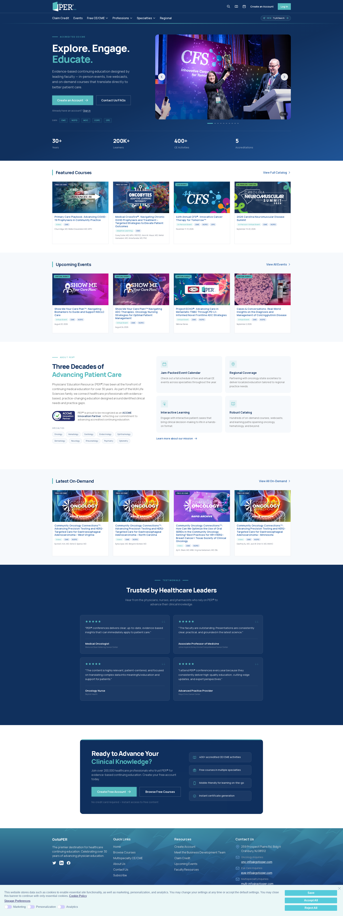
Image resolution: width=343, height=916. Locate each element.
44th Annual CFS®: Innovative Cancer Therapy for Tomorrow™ (199, 218)
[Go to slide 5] (223, 123)
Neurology (75, 441)
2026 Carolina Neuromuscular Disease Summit (260, 218)
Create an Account (262, 6)
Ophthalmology (123, 434)
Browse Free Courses (160, 792)
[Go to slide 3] (218, 123)
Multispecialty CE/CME (128, 858)
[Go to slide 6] (226, 123)
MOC (85, 120)
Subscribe (120, 875)
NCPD (74, 120)
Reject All (311, 907)
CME (63, 120)
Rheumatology (92, 441)
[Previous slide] (161, 76)
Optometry (123, 441)
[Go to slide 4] (221, 123)
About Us (119, 864)
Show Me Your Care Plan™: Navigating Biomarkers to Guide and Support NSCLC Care (79, 312)
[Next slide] (284, 76)
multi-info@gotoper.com (257, 884)
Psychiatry (108, 441)
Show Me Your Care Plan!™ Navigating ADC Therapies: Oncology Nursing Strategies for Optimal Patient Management (138, 313)
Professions (121, 18)
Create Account (184, 847)
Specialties (144, 18)
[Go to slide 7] (229, 123)
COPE (97, 120)
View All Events (276, 264)
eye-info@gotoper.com (256, 873)
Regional (166, 18)
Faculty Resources (186, 869)
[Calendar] (244, 6)
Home (117, 847)
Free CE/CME (96, 18)
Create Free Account (111, 792)
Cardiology (88, 434)
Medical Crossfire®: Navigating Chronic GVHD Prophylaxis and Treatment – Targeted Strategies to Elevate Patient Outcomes (139, 221)
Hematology (73, 434)
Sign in (87, 110)
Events (78, 18)
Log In (284, 6)
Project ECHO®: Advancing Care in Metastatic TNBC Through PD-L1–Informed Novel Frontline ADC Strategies (201, 312)
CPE (108, 120)
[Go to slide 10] (238, 123)
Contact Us (120, 869)
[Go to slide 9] (235, 123)
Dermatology (59, 441)
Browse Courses (124, 852)
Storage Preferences (17, 900)
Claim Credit (60, 18)
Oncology (58, 434)
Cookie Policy (78, 895)
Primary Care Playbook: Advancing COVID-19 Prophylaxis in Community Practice (80, 218)
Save (311, 892)
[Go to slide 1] (210, 123)
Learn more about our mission (174, 438)
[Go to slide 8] (232, 123)
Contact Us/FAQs (113, 100)
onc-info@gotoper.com (256, 862)
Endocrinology (105, 434)
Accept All (311, 900)
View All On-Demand (273, 481)
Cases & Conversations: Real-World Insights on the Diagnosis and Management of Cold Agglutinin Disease (262, 312)
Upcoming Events (185, 864)
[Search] (228, 6)
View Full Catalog (275, 172)
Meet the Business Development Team (199, 852)
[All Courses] (236, 6)
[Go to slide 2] (215, 123)
